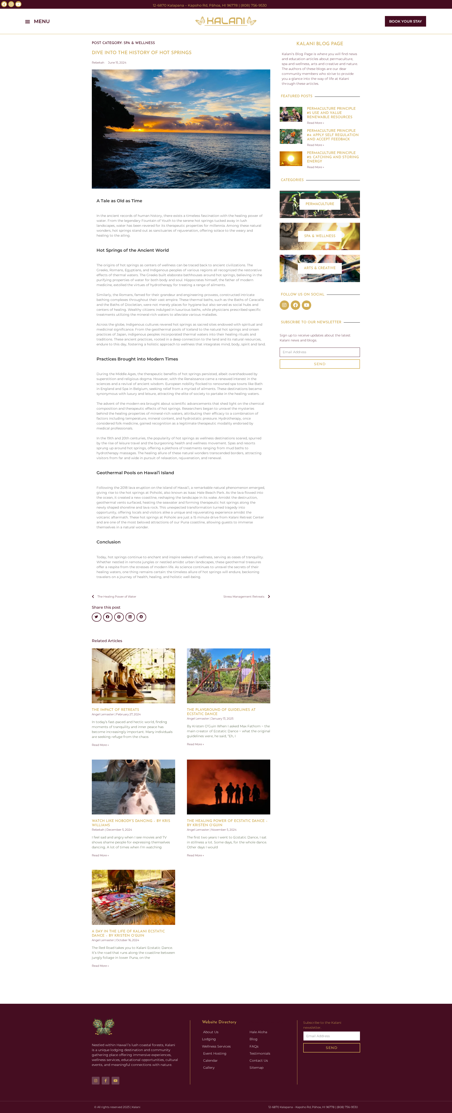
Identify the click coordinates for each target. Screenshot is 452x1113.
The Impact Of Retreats (115, 710)
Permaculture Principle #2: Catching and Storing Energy (333, 157)
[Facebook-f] (105, 1081)
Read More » (100, 745)
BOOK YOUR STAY (405, 21)
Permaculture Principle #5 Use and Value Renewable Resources (331, 113)
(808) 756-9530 (254, 5)
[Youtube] (306, 305)
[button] (91, 21)
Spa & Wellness (139, 43)
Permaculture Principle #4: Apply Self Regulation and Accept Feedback (333, 135)
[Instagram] (284, 305)
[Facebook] (295, 305)
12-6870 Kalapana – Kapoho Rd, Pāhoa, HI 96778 (195, 5)
